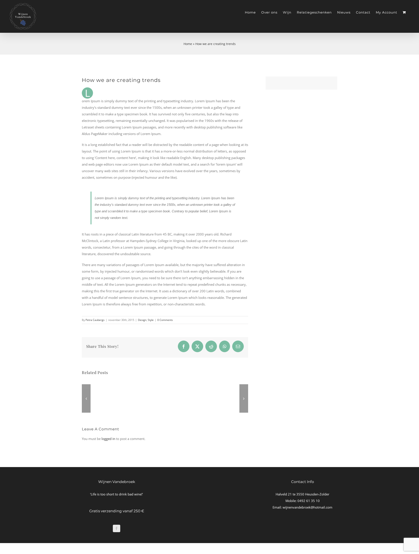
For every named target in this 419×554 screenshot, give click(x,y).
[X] (197, 346)
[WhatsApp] (224, 346)
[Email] (238, 346)
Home (188, 44)
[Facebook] (183, 346)
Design (142, 320)
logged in (108, 438)
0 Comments (165, 320)
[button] (86, 398)
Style (151, 320)
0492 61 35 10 (308, 501)
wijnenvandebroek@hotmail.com (307, 507)
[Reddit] (211, 346)
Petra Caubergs (95, 320)
